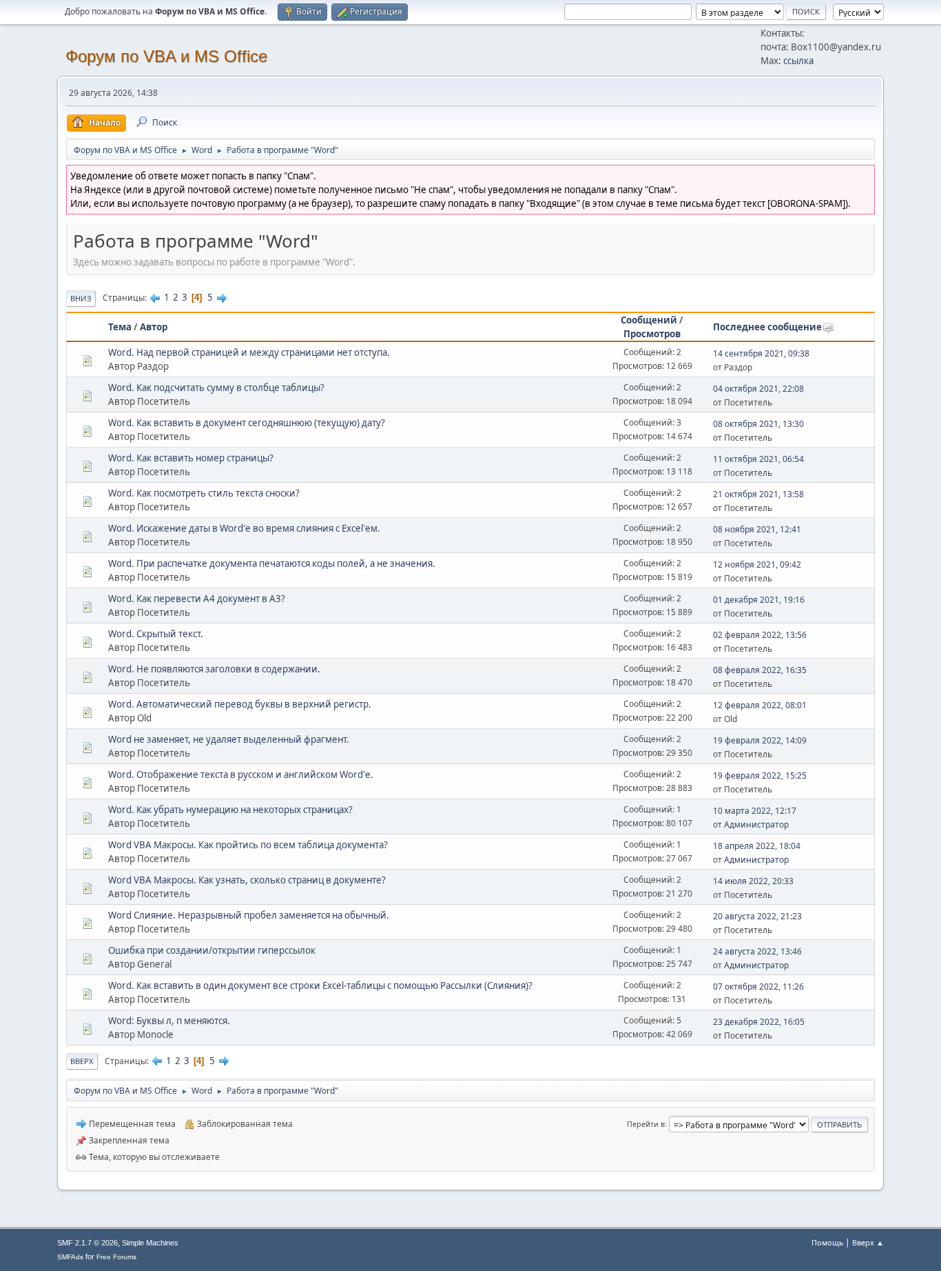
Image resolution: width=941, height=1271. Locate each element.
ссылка (798, 60)
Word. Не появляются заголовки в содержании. (214, 669)
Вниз (81, 298)
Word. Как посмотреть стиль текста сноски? (204, 493)
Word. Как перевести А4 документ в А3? (196, 598)
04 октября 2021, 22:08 (758, 388)
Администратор (756, 824)
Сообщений (649, 320)
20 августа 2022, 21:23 (757, 916)
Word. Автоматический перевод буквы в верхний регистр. (239, 704)
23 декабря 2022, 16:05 (759, 1022)
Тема (120, 327)
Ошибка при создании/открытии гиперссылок (212, 950)
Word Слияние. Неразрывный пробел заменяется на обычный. (248, 915)
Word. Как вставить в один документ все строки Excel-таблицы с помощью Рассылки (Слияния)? (320, 985)
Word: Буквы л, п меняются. (169, 1020)
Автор (153, 327)
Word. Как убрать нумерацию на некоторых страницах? (230, 809)
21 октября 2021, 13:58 (758, 494)
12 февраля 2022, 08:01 (760, 705)
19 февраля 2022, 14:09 (760, 740)
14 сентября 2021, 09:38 (761, 353)
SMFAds (70, 1257)
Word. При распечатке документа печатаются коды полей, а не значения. (271, 563)
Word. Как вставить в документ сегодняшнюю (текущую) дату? (246, 423)
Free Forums (116, 1257)
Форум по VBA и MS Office (166, 56)
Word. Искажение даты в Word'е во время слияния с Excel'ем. (244, 528)
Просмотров (652, 334)
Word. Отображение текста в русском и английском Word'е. (240, 774)
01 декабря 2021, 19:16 (759, 600)
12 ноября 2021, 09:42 (757, 564)
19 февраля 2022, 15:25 (760, 775)
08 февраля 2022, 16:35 (760, 670)
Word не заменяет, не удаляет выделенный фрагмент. (228, 739)
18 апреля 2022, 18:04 (756, 846)
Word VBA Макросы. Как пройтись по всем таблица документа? (248, 845)
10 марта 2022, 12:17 (754, 811)
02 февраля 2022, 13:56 (760, 635)
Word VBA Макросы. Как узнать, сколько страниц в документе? (247, 880)
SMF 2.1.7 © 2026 (87, 1243)
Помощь (827, 1242)
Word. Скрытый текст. (155, 634)
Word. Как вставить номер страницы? (190, 458)
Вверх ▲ (868, 1242)
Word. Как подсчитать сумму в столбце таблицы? (216, 387)
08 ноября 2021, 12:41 (757, 529)
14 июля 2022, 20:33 (753, 881)
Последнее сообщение (767, 327)
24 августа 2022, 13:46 (757, 951)
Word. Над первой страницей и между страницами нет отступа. (249, 352)
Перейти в (646, 1124)
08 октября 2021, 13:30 (758, 424)
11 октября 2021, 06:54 (758, 459)
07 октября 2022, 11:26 (758, 986)
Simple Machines (150, 1243)
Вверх (82, 1061)
